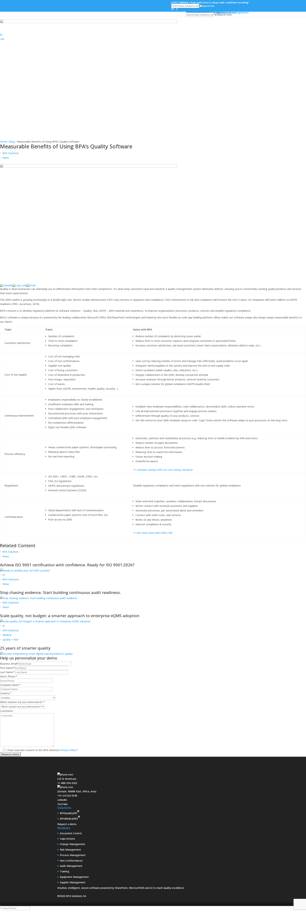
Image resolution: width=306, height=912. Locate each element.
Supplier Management (72, 882)
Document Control (71, 833)
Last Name (7, 672)
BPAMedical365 (70, 817)
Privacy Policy (68, 750)
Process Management (73, 855)
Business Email (9, 663)
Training (64, 871)
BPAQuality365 (69, 812)
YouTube (62, 804)
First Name (7, 668)
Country (5, 693)
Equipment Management (74, 877)
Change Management (72, 844)
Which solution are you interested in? (22, 702)
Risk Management (70, 849)
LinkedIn (62, 799)
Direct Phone (8, 676)
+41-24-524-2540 (67, 795)
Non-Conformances (71, 860)
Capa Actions (67, 838)
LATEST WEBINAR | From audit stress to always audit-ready (210, 2)
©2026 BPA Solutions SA (71, 896)
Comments (6, 711)
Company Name (10, 685)
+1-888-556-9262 (67, 783)
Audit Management (71, 866)
